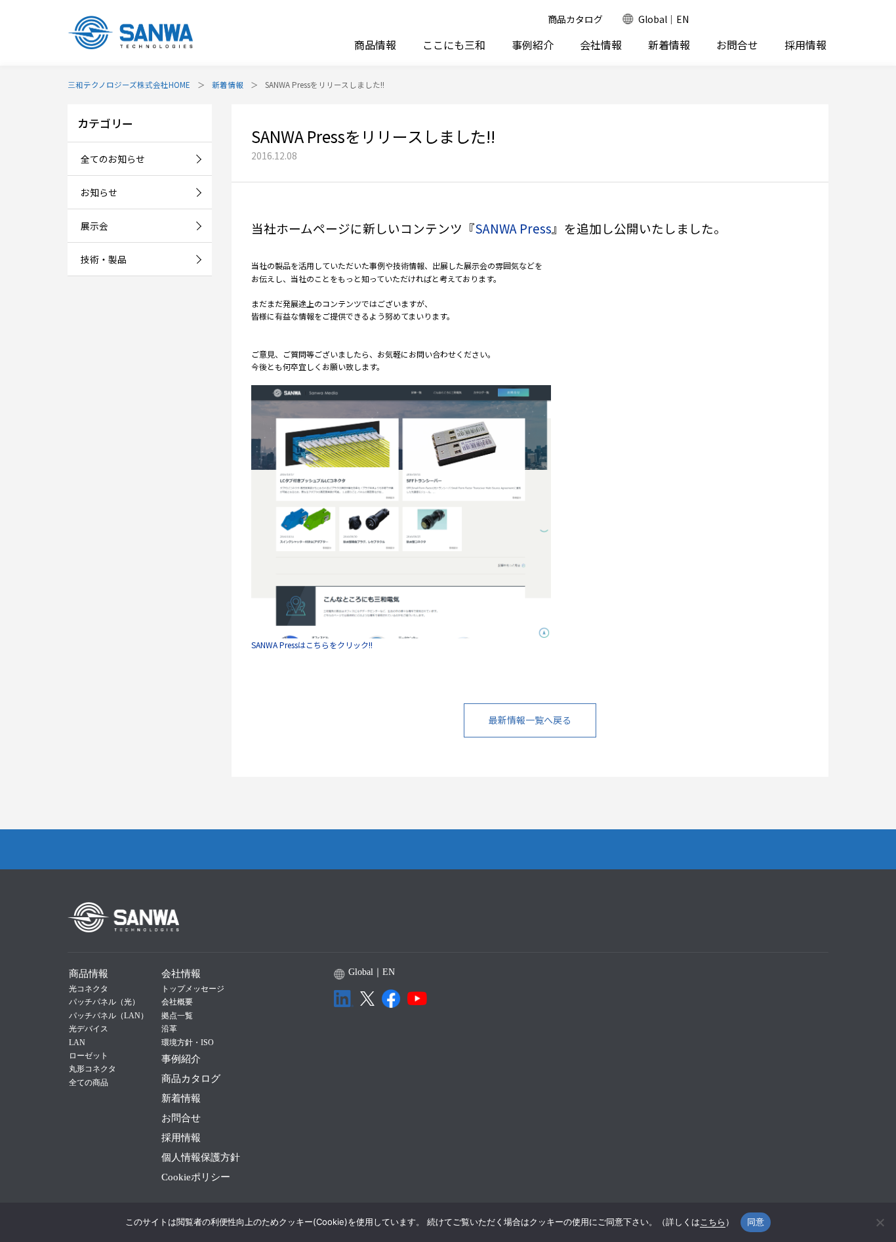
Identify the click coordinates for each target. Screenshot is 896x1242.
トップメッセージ (192, 988)
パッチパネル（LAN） (108, 1015)
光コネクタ (88, 988)
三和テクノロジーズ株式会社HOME (129, 84)
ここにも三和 (453, 45)
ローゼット (88, 1055)
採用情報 (805, 45)
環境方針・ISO (187, 1042)
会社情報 (601, 44)
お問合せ (737, 45)
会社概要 (177, 1001)
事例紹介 (533, 45)
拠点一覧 (177, 1015)
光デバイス (88, 1028)
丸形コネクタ (92, 1068)
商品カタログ (575, 19)
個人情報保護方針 (200, 1157)
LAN (77, 1042)
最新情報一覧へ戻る (530, 719)
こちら (712, 1221)
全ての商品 (88, 1082)
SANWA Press (513, 228)
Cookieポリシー (195, 1177)
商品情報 (375, 44)
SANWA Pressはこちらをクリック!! (312, 644)
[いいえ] (879, 1222)
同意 (756, 1221)
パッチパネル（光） (104, 1001)
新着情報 (669, 45)
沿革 (169, 1028)
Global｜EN (663, 19)
